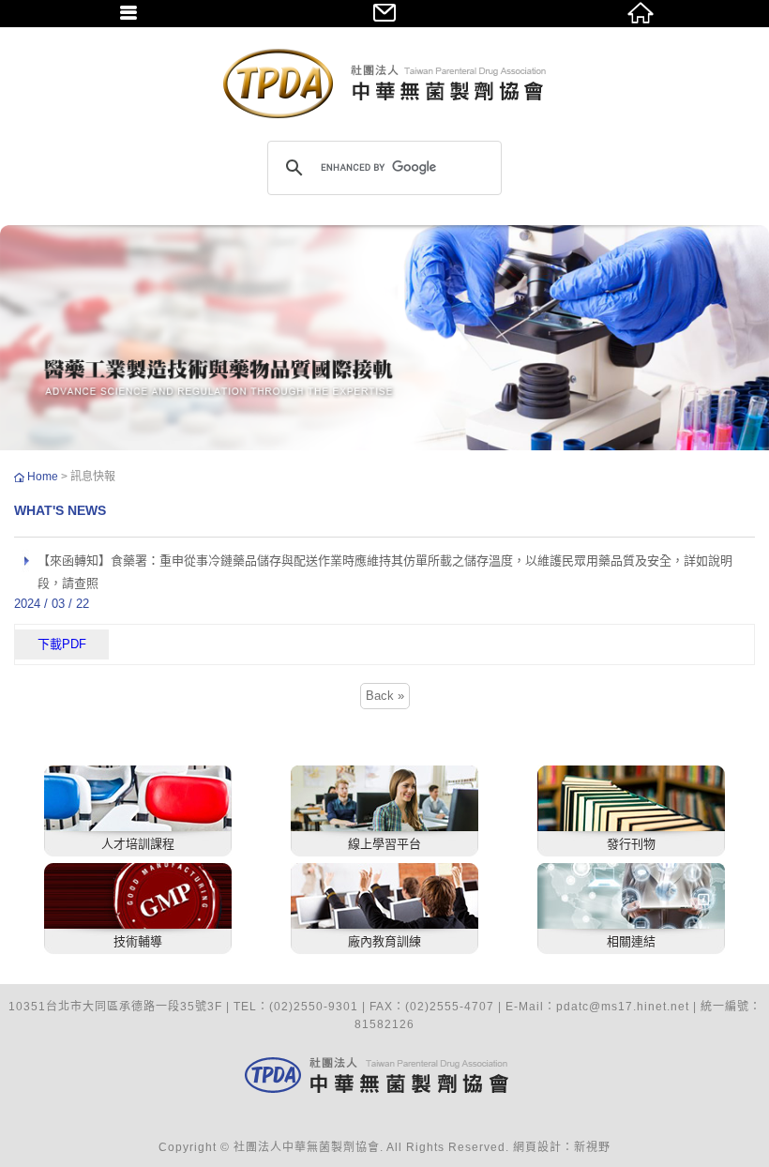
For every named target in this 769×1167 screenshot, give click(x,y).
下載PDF (62, 644)
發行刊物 (631, 844)
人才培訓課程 (137, 844)
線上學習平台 (384, 844)
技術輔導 (137, 941)
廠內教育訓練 (384, 941)
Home (44, 476)
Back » (385, 696)
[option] (384, 337)
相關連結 (631, 941)
